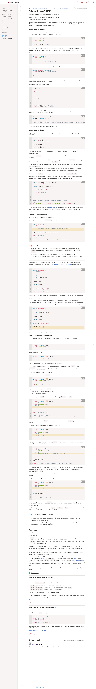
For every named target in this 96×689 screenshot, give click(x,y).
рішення (32, 603)
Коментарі (35, 640)
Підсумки (33, 530)
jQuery (43, 558)
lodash (74, 558)
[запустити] (82, 38)
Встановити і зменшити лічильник (41, 578)
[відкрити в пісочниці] (84, 38)
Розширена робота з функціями (7, 11)
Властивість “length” (37, 130)
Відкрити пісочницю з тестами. (37, 600)
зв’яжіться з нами (40, 687)
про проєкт (38, 685)
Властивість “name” (37, 29)
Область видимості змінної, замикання (61, 264)
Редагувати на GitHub (7, 38)
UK (2, 3)
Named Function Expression (40, 336)
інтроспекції (60, 155)
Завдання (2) (5, 27)
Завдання (35, 573)
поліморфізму (53, 207)
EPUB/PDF (83, 2)
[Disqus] (57, 659)
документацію (77, 560)
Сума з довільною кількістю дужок (41, 608)
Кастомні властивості (38, 215)
